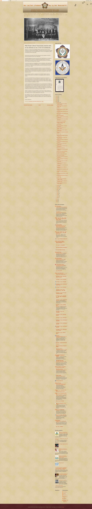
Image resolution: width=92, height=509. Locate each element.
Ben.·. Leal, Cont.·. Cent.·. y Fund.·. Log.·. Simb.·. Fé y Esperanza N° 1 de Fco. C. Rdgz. (61, 219)
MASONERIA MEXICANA (59, 360)
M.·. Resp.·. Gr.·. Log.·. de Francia (61, 287)
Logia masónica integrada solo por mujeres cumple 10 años (63, 474)
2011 (57, 101)
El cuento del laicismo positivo (60, 367)
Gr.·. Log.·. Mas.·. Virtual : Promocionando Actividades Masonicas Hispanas (60, 242)
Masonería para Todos (59, 369)
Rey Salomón (58, 420)
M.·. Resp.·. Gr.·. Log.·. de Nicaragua (61, 299)
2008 (57, 201)
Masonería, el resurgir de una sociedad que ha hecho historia (63, 432)
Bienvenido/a (58, 410)
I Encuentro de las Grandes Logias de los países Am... (62, 130)
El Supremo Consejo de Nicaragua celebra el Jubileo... (61, 179)
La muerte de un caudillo (62, 480)
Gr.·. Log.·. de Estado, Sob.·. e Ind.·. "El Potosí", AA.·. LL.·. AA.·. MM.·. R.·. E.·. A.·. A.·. (61, 232)
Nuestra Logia (58, 415)
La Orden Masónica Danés (60, 264)
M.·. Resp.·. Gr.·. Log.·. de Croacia (61, 279)
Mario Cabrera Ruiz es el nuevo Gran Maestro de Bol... (62, 138)
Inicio (40, 105)
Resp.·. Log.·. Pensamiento (60, 409)
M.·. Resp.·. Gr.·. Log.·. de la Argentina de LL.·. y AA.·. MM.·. (60, 290)
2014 (57, 97)
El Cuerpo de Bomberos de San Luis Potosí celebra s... (62, 183)
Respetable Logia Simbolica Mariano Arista (65, 501)
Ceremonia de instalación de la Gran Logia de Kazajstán (61, 213)
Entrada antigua (50, 105)
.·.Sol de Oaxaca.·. (59, 206)
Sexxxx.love (57, 344)
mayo (58, 193)
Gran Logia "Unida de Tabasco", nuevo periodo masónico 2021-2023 (61, 361)
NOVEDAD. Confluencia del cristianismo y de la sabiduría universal (61, 253)
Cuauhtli (64, 493)
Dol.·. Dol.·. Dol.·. (59, 177)
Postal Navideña (59, 124)
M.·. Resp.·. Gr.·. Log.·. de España (61, 281)
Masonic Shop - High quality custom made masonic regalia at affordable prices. (61, 274)
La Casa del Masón (59, 258)
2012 (57, 100)
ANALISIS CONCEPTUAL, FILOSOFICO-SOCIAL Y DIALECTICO (61, 395)
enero (58, 197)
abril (57, 194)
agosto (58, 189)
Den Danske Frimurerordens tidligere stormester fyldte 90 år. (61, 265)
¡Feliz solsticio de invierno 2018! (60, 391)
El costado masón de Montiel (61, 152)
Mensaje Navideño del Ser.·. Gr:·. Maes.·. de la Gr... (61, 128)
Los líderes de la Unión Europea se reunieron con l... (61, 163)
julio (57, 190)
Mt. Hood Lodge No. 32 (59, 380)
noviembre (58, 185)
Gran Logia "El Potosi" (65, 496)
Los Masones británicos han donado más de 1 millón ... (62, 104)
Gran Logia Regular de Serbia (60, 249)
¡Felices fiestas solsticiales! (60, 155)
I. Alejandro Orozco (64, 498)
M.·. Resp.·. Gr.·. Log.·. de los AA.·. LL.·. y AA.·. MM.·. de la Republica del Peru (61, 297)
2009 (57, 200)
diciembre (58, 102)
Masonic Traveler (58, 375)
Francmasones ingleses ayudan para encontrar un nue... (62, 181)
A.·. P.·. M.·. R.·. (58, 211)
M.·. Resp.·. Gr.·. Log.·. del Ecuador (61, 317)
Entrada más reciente (28, 105)
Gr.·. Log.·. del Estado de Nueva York (61, 238)
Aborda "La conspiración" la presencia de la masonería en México (63, 449)
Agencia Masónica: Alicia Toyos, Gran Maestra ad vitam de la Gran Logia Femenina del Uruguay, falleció (61, 226)
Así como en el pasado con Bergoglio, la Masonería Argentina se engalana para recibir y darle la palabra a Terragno (61, 468)
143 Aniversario (58, 220)
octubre (58, 186)
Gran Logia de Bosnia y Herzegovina (61, 247)
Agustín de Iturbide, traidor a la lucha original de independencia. (61, 259)
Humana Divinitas (58, 252)
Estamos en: (57, 356)
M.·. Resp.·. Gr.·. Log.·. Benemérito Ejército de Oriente (61, 276)
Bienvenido (57, 300)
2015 (57, 96)
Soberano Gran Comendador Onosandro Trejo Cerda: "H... (62, 136)
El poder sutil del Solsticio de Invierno (62, 151)
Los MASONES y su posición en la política (61, 349)
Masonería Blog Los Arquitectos (61, 366)
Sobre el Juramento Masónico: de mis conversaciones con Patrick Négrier (61, 384)
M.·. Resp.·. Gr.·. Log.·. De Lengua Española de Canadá (61, 293)
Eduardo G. (64, 494)
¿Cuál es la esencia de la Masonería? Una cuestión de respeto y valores (63, 457)
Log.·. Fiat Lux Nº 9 (59, 270)
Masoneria (57, 335)
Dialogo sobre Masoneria (60, 115)
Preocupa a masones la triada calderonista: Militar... (61, 122)
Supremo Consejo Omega (59, 485)
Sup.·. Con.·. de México (59, 426)
